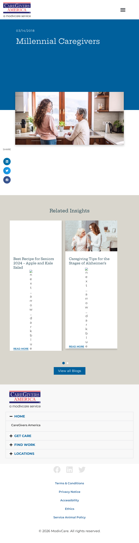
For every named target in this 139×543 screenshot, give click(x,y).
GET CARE (22, 436)
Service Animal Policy (69, 517)
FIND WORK (24, 445)
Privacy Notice (69, 492)
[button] (123, 10)
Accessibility (69, 500)
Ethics (69, 509)
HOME (19, 416)
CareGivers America (26, 425)
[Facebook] (57, 469)
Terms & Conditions (69, 483)
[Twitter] (82, 469)
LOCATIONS (24, 454)
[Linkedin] (69, 469)
